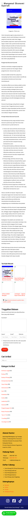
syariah (9, 301)
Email (12, 334)
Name (3, 334)
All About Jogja (5, 370)
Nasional (3, 404)
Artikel (6, 487)
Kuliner (3, 398)
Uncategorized (5, 421)
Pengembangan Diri (6, 408)
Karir (2, 391)
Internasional (4, 387)
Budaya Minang (5, 377)
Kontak (6, 489)
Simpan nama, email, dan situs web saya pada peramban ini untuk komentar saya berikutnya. (14, 343)
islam (22, 300)
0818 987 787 (13, 457)
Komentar (4, 317)
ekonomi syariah (16, 300)
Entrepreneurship (5, 380)
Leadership (4, 401)
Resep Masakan (5, 411)
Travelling (4, 418)
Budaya (3, 374)
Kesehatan (4, 394)
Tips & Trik (4, 415)
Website (21, 334)
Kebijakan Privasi (9, 491)
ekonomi (9, 300)
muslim (5, 301)
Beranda (7, 485)
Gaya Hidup (4, 384)
